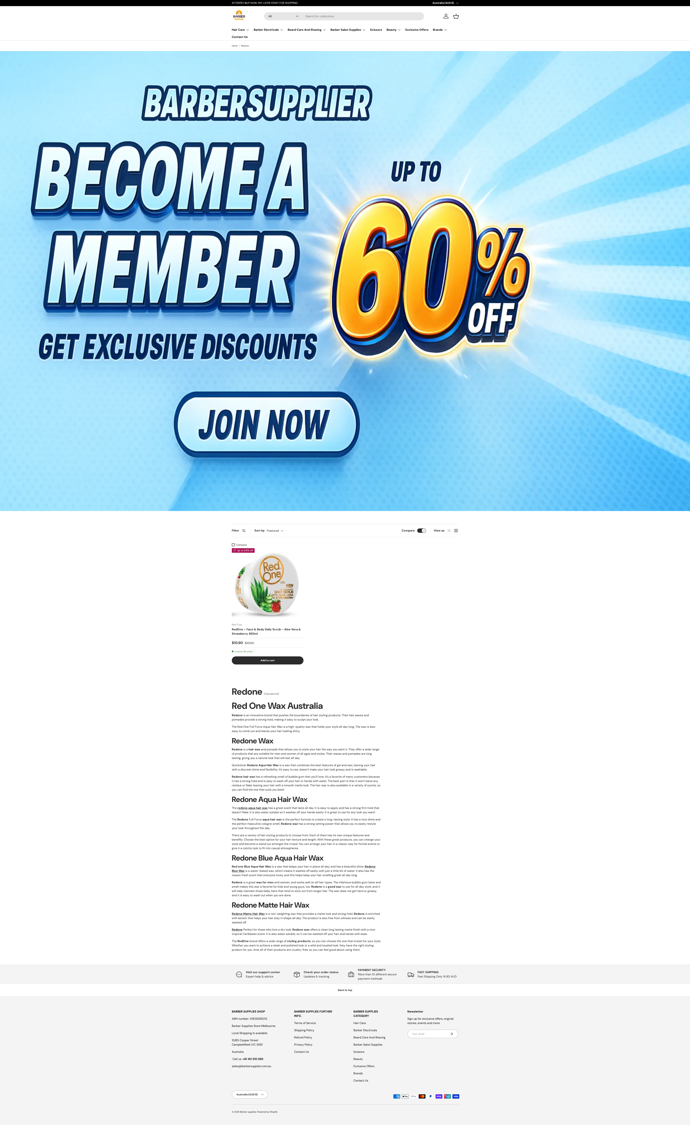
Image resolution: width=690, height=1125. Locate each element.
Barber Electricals (266, 30)
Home (235, 46)
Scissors (376, 30)
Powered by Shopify (267, 1111)
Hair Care (238, 30)
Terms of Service (305, 1023)
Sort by (259, 530)
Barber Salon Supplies (345, 30)
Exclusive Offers (417, 30)
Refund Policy (303, 1037)
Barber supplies (248, 1111)
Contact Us (240, 37)
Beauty (392, 30)
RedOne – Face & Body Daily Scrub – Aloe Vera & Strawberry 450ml (266, 631)
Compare (408, 530)
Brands (438, 30)
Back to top (345, 990)
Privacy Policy (303, 1044)
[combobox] (344, 16)
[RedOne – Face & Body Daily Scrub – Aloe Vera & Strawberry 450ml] (267, 584)
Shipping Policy (304, 1030)
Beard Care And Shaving (305, 30)
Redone (245, 46)
